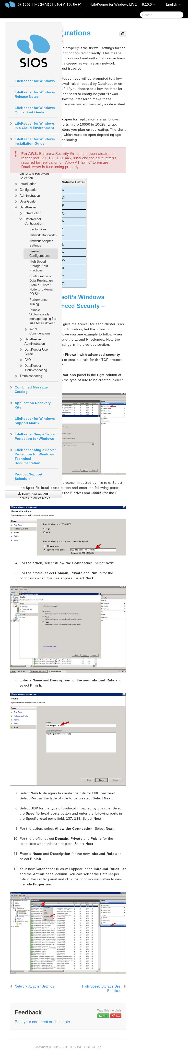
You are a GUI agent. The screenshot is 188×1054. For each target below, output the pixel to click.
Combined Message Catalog (31, 389)
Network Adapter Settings (41, 243)
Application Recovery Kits (33, 405)
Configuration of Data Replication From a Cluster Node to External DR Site (41, 285)
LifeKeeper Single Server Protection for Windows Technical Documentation (35, 456)
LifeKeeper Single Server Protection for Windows (35, 436)
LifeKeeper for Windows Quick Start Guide (35, 110)
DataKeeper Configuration (33, 221)
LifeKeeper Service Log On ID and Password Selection (36, 173)
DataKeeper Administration (34, 341)
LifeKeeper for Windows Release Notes (35, 94)
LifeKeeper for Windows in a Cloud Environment (35, 125)
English (172, 4)
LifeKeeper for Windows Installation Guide (35, 141)
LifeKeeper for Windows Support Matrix (35, 421)
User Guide (27, 201)
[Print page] (122, 33)
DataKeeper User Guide (36, 352)
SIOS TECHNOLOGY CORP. (50, 4)
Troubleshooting (31, 376)
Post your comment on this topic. (43, 1021)
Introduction (28, 184)
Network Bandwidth (43, 235)
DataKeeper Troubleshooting (35, 368)
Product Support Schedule (28, 476)
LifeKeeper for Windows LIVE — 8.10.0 (122, 4)
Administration (30, 195)
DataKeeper (28, 207)
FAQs (28, 360)
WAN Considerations (39, 331)
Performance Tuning (38, 302)
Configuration (29, 190)
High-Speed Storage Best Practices (38, 266)
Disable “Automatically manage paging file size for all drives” (42, 316)
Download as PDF (35, 494)
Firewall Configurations (39, 253)
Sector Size (37, 229)
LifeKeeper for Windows (35, 81)
